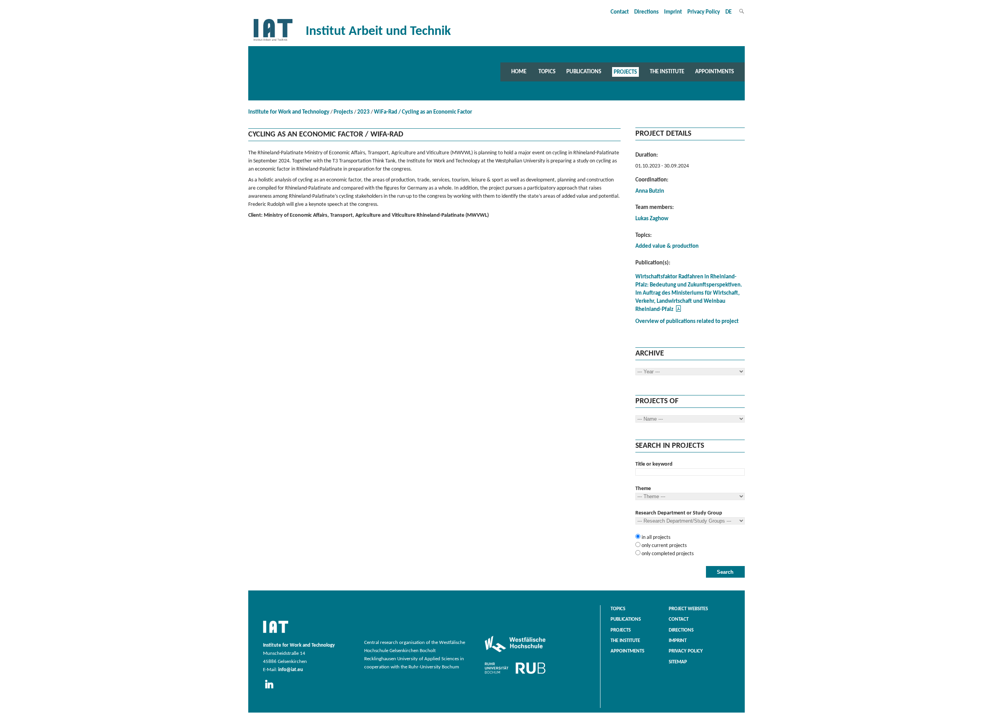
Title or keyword (654, 464)
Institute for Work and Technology (288, 112)
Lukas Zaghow (651, 219)
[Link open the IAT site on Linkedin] (271, 689)
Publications (583, 72)
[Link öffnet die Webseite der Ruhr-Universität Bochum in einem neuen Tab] (515, 673)
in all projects (655, 537)
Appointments (714, 72)
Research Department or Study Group (678, 513)
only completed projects (667, 554)
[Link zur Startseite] (273, 40)
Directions (646, 12)
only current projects (663, 546)
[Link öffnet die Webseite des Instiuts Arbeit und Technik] (275, 633)
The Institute (667, 72)
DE (728, 12)
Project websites (688, 609)
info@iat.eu (290, 670)
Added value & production (667, 246)
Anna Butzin (649, 191)
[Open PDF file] (678, 311)
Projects (625, 72)
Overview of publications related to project (687, 321)
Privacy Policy (703, 12)
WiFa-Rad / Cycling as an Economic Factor (423, 112)
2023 (363, 112)
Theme (643, 489)
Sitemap (678, 662)
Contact (620, 12)
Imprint (673, 12)
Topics (546, 72)
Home (518, 72)
